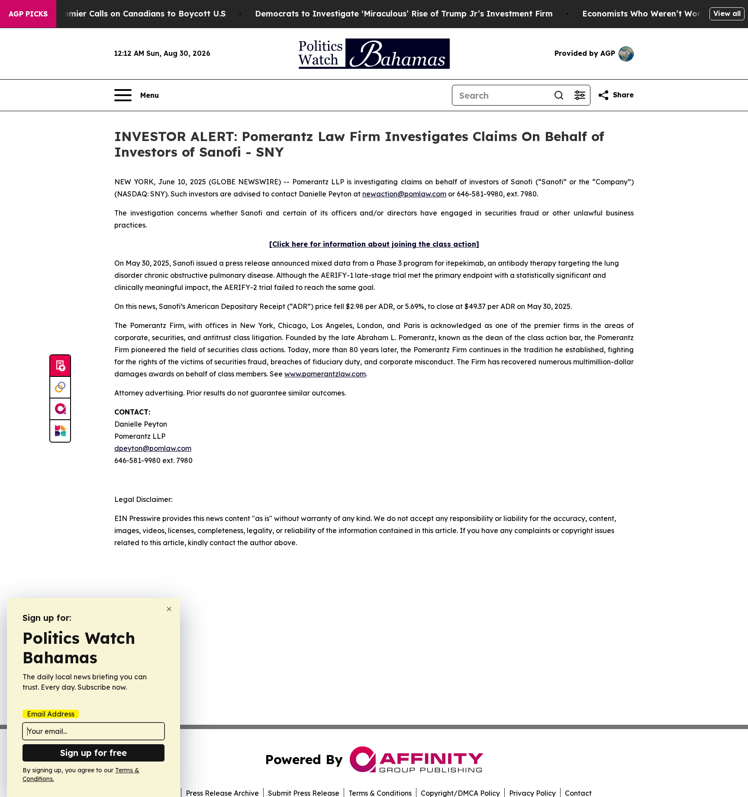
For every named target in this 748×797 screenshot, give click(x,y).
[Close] (169, 609)
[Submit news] (60, 366)
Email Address (50, 714)
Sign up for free (93, 752)
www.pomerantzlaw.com (325, 374)
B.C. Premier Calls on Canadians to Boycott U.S (132, 14)
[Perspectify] (60, 387)
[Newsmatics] (60, 431)
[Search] (558, 95)
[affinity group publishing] (60, 409)
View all (727, 13)
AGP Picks (28, 14)
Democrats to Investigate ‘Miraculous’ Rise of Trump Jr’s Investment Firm (404, 14)
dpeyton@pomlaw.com (152, 448)
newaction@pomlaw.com (404, 194)
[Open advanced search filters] (579, 95)
